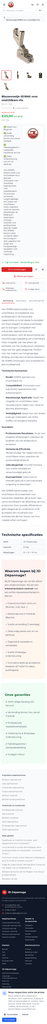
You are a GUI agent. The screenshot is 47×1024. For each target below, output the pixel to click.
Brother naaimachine (11, 780)
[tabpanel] (23, 535)
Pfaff (4, 964)
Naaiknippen (30, 940)
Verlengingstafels (31, 937)
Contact (28, 949)
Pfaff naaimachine (10, 830)
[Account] (43, 5)
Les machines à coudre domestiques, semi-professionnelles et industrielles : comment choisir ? (22, 850)
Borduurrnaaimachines (11, 934)
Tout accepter (9, 1020)
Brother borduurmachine (13, 799)
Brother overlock (9, 795)
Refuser (25, 1014)
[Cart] (32, 5)
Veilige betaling (30, 958)
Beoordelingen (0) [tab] (36, 301)
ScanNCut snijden (8, 937)
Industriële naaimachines (11, 925)
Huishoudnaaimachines (11, 923)
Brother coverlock (10, 818)
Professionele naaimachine (14, 826)
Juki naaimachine (10, 783)
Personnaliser (12, 1014)
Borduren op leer (9, 879)
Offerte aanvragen (24, 276)
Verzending (29, 955)
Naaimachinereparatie (10, 973)
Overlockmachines (9, 928)
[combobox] (41, 10)
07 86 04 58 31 (10, 910)
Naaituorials (6, 987)
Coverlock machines (9, 931)
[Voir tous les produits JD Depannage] (32, 133)
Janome (5, 958)
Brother (5, 949)
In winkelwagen (18, 269)
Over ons (5, 981)
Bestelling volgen (31, 952)
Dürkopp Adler (7, 961)
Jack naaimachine (10, 822)
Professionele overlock (12, 810)
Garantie (28, 964)
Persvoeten (29, 928)
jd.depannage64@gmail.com (16, 913)
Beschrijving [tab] (8, 301)
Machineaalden (30, 931)
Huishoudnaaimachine (12, 791)
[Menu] (4, 5)
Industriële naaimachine (13, 787)
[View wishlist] (38, 5)
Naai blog (5, 984)
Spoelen (28, 934)
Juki (3, 952)
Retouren (28, 961)
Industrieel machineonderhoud (9, 977)
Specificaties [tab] (21, 301)
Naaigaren (29, 925)
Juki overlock (8, 814)
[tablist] (23, 301)
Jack (3, 955)
